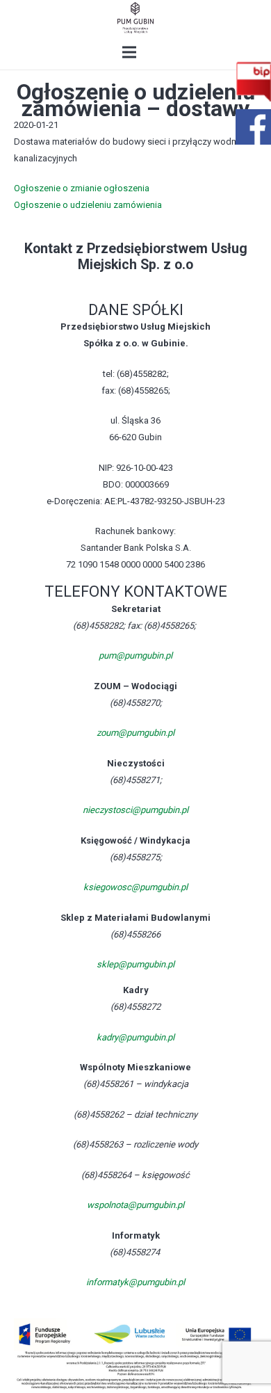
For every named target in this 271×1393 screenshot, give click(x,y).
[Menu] (129, 52)
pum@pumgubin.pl (135, 655)
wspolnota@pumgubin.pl (135, 1205)
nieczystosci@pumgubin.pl (135, 810)
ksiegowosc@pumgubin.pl (135, 887)
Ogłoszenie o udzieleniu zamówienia (88, 205)
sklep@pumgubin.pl (135, 964)
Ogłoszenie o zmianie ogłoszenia (81, 188)
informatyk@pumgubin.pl (135, 1282)
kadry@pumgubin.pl (135, 1037)
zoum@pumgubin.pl (135, 732)
